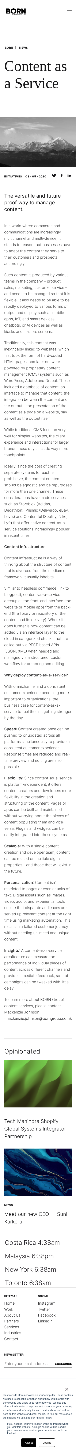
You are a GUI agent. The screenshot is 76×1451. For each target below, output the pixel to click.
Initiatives (13, 176)
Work (8, 1309)
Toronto (28, 1283)
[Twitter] (54, 177)
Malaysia (29, 1256)
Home (9, 1303)
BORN (9, 47)
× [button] (66, 1388)
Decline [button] (46, 1442)
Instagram (46, 1303)
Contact (11, 1339)
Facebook (47, 1315)
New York (30, 1269)
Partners (11, 1321)
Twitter (44, 1309)
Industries (12, 1333)
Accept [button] (29, 1442)
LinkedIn (45, 1321)
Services (11, 1327)
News (23, 47)
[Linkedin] (69, 177)
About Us (12, 1315)
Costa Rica (32, 1242)
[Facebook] (61, 177)
